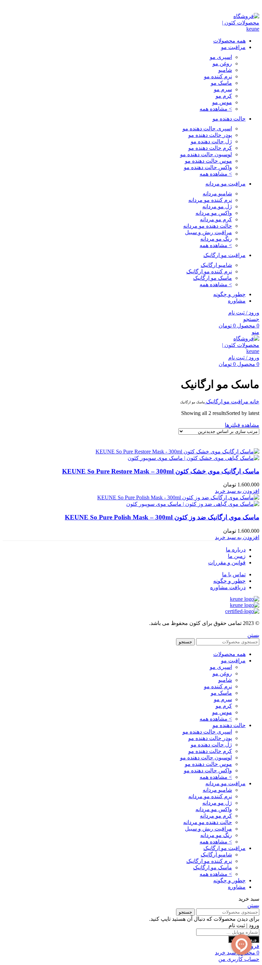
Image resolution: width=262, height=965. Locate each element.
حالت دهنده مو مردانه (207, 226)
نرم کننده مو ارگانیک (209, 271)
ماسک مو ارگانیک (212, 278)
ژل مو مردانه (217, 206)
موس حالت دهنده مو (208, 161)
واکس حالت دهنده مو (208, 167)
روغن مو (222, 63)
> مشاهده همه (216, 109)
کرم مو (224, 96)
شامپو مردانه (217, 193)
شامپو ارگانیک (216, 265)
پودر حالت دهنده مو (210, 135)
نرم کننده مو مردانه (210, 200)
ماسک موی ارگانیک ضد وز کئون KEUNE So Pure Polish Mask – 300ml (162, 517)
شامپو (225, 70)
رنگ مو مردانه (216, 239)
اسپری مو (221, 57)
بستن (253, 635)
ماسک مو (221, 83)
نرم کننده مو (218, 76)
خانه (253, 401)
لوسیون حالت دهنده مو (206, 154)
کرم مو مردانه (216, 219)
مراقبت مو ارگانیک (226, 401)
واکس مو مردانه (213, 213)
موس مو (222, 102)
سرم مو (223, 89)
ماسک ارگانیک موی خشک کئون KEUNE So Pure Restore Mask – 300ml (160, 471)
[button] (237, 491)
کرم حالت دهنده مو (210, 148)
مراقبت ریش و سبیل (208, 232)
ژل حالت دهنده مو (211, 141)
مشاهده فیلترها (242, 425)
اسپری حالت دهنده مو (207, 128)
